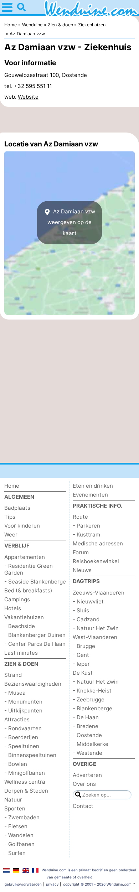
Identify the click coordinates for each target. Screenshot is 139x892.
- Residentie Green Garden (28, 569)
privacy (52, 884)
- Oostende (87, 735)
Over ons (84, 783)
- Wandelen (19, 835)
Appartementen (24, 557)
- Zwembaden (22, 817)
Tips (9, 516)
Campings (17, 599)
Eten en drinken (93, 485)
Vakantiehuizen (24, 617)
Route (80, 516)
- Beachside (19, 626)
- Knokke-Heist (92, 690)
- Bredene (85, 726)
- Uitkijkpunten (23, 710)
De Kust (83, 672)
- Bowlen (15, 764)
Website (28, 96)
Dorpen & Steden (26, 790)
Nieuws (82, 570)
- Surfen (15, 853)
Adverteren (87, 775)
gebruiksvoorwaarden (23, 884)
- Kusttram (86, 534)
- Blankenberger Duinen (35, 635)
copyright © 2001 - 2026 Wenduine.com (97, 884)
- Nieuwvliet (88, 601)
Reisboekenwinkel (96, 561)
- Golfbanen (19, 844)
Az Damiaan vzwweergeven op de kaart (71, 222)
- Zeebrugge (88, 699)
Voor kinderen (22, 525)
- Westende (87, 753)
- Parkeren (86, 525)
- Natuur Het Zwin (96, 628)
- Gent (81, 655)
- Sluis (81, 610)
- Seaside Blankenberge (35, 581)
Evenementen (90, 494)
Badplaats (17, 507)
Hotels (12, 608)
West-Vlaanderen (95, 637)
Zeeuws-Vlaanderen (98, 592)
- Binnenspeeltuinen (30, 755)
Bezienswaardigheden (32, 683)
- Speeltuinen (21, 746)
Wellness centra (24, 781)
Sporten (14, 808)
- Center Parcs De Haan (35, 644)
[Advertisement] (69, 119)
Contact (83, 806)
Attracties (17, 719)
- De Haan (86, 717)
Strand (13, 674)
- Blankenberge (92, 708)
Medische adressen (98, 543)
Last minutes (21, 652)
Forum (81, 552)
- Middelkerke (90, 744)
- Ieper (81, 663)
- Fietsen (15, 826)
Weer (10, 534)
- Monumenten (23, 701)
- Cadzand (86, 619)
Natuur (13, 799)
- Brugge (84, 646)
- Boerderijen (21, 737)
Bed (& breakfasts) (28, 590)
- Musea (15, 692)
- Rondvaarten (23, 728)
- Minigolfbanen (24, 772)
